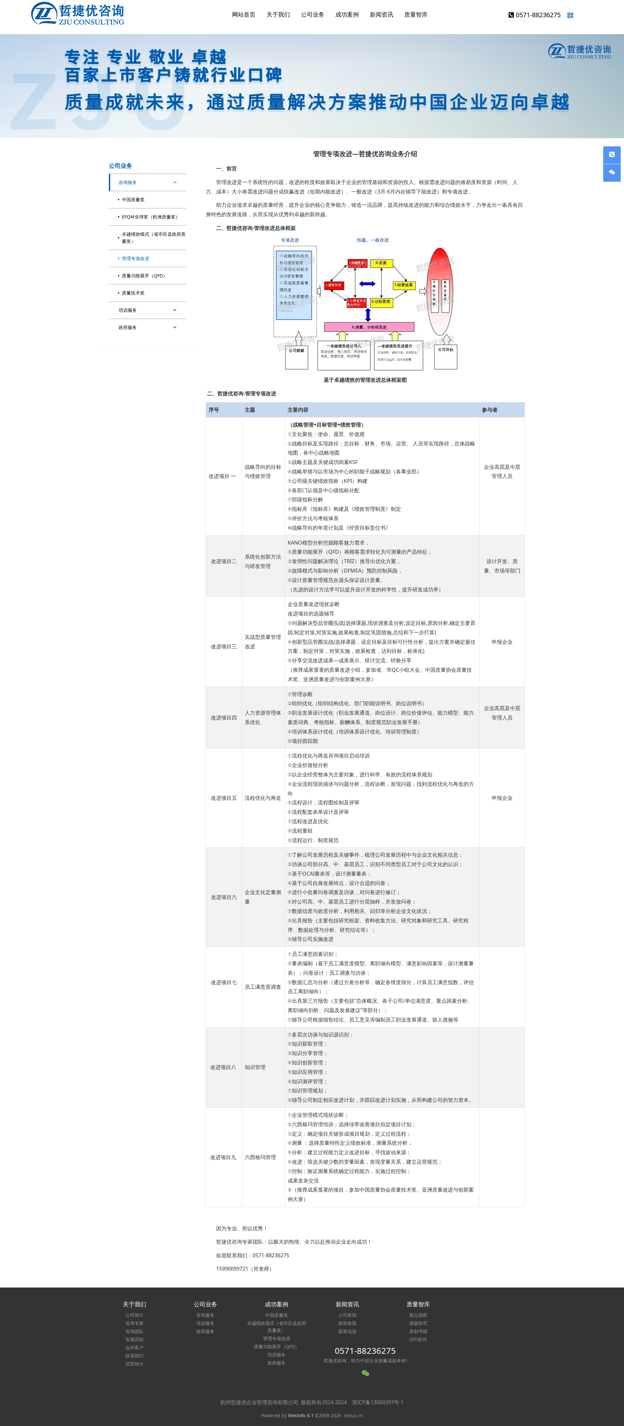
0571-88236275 (538, 14)
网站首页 (243, 14)
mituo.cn (353, 1415)
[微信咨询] (612, 173)
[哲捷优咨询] (78, 14)
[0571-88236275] (612, 155)
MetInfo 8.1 (301, 1415)
